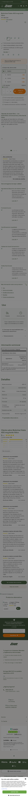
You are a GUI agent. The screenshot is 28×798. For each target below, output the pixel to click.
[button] (14, 795)
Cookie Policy (4, 788)
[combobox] (25, 779)
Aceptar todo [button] (14, 792)
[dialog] (14, 787)
